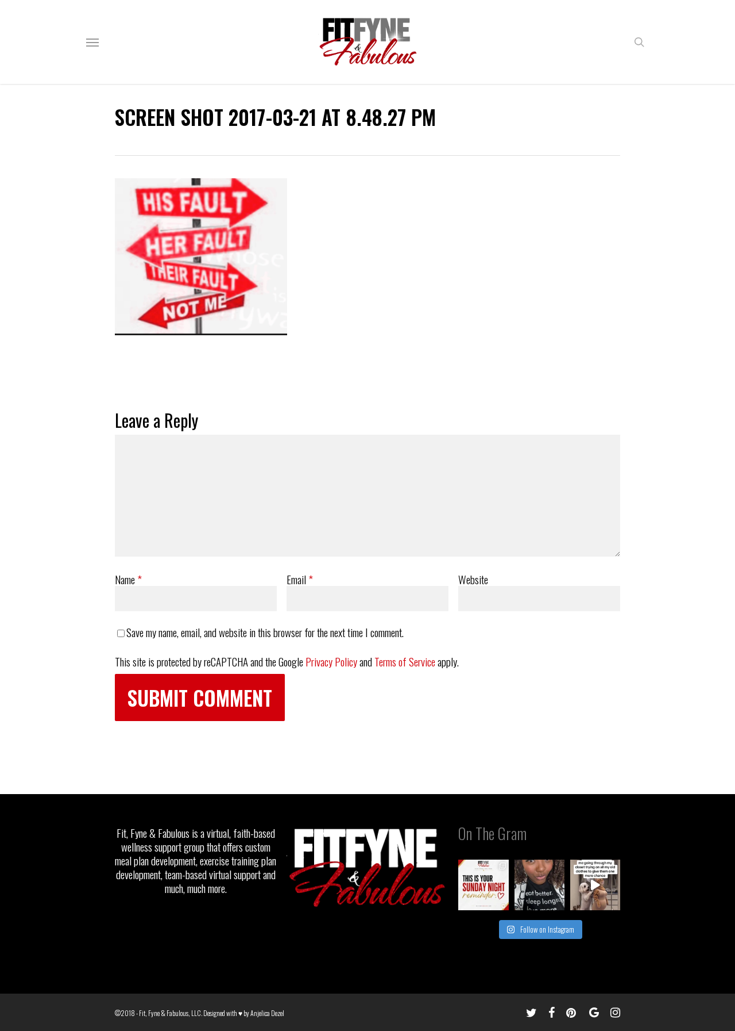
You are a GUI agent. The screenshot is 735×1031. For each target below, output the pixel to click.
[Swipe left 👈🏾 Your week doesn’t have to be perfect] (483, 885)
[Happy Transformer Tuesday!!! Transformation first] (539, 885)
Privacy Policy (331, 661)
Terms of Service (404, 661)
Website (473, 579)
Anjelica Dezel (267, 1013)
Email (300, 579)
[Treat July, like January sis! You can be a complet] (595, 885)
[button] (92, 42)
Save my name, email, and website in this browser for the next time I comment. (265, 632)
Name (128, 579)
